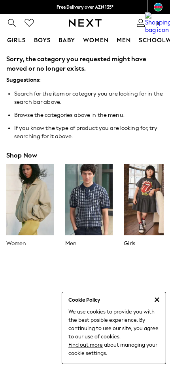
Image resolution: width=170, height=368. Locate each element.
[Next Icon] (85, 23)
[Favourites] (29, 23)
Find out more (85, 345)
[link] (12, 23)
